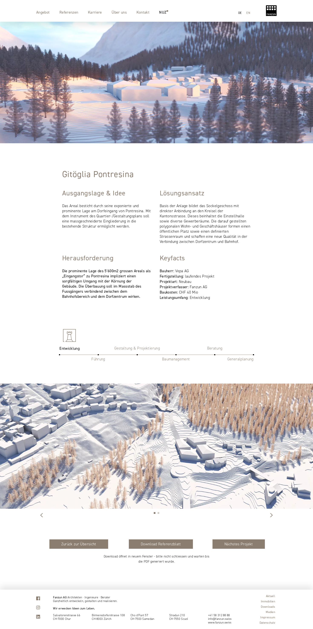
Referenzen (68, 12)
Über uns (119, 12)
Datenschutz (267, 622)
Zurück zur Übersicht (78, 544)
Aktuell (270, 596)
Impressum (267, 617)
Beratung (215, 348)
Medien (270, 611)
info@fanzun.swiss (220, 619)
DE (240, 12)
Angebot (43, 12)
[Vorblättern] (41, 515)
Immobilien (268, 601)
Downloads (268, 606)
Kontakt (143, 12)
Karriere (95, 12)
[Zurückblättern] (271, 515)
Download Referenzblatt (161, 544)
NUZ (162, 12)
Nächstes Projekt (238, 544)
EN (248, 12)
